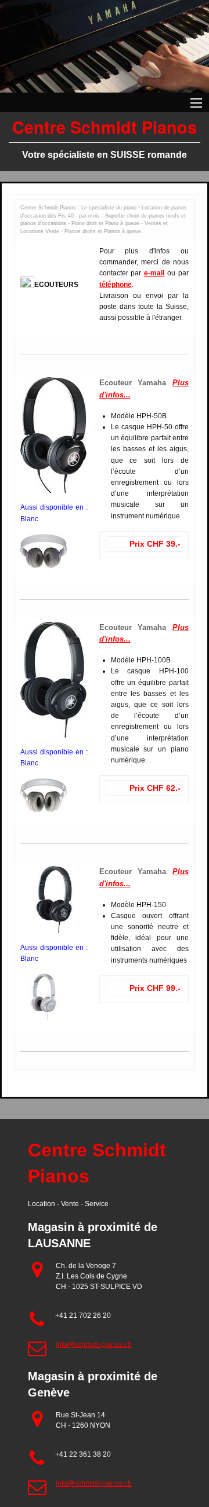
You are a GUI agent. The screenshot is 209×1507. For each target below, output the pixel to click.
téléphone (115, 285)
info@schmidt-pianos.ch (94, 1344)
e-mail (154, 273)
